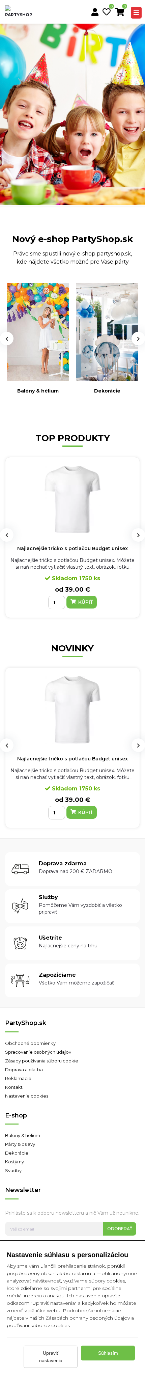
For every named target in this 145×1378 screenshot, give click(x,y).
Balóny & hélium (38, 391)
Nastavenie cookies (26, 1096)
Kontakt (14, 1087)
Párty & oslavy (20, 1144)
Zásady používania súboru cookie (41, 1060)
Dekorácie (107, 391)
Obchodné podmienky (30, 1043)
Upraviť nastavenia (50, 1356)
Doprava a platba (24, 1069)
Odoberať (119, 1228)
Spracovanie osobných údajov (38, 1052)
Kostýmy (14, 1161)
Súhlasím (108, 1353)
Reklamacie (18, 1078)
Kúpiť (85, 602)
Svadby (13, 1170)
